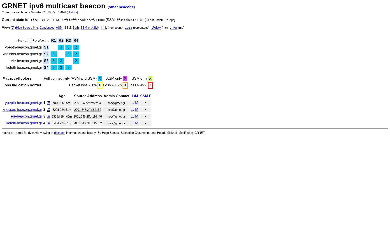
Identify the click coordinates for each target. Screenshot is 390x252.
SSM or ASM (89, 27)
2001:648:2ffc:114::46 (88, 116)
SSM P (145, 96)
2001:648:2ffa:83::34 (87, 103)
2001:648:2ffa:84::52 (87, 109)
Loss (128, 27)
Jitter (173, 27)
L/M (135, 96)
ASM (59, 27)
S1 (46, 47)
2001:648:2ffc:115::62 (88, 123)
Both (76, 27)
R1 (53, 40)
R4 (76, 40)
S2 (46, 54)
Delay (156, 27)
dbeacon (59, 132)
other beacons (121, 7)
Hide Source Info (27, 27)
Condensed (47, 27)
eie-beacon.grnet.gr (26, 116)
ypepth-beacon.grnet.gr (23, 103)
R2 (61, 40)
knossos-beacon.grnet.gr (22, 109)
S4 (46, 67)
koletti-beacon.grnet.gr (24, 123)
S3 (46, 61)
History (72, 12)
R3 (68, 40)
